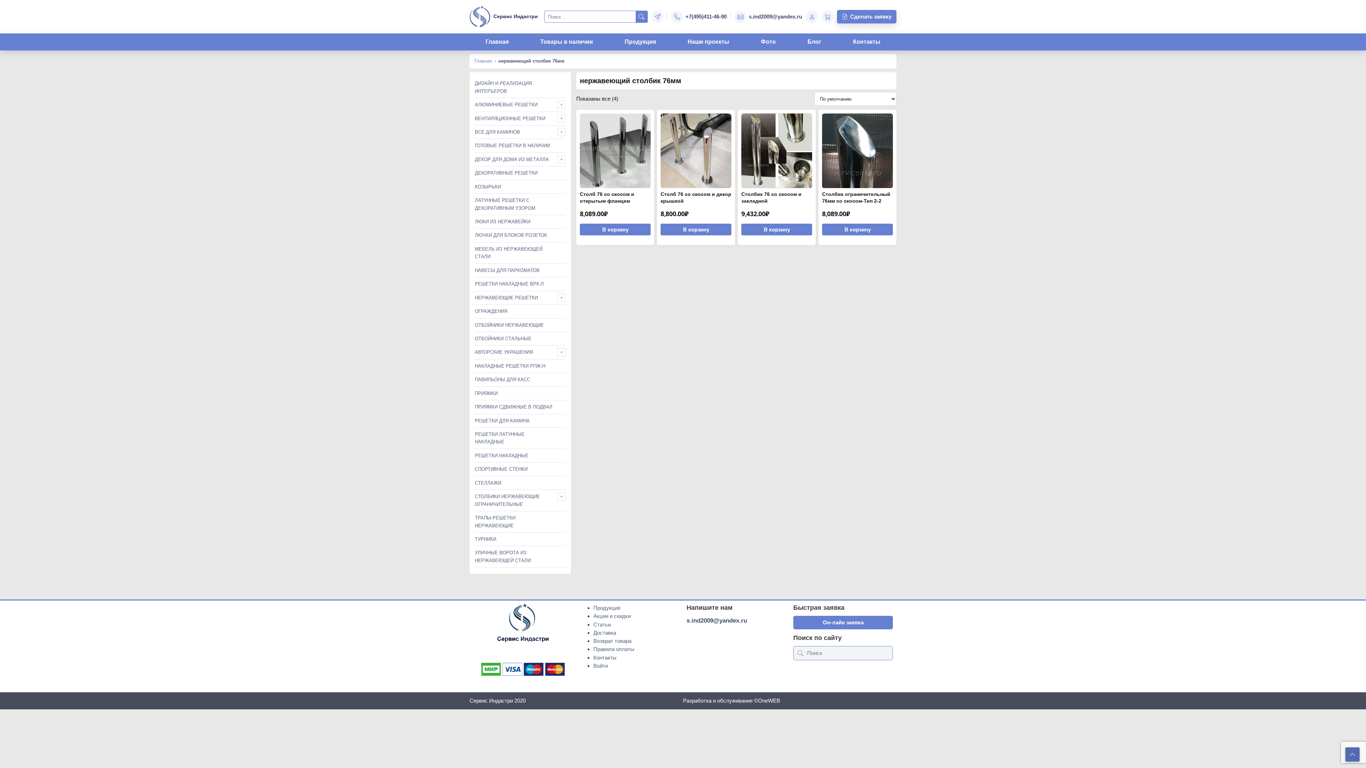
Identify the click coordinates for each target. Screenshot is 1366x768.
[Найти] (641, 16)
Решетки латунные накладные (500, 438)
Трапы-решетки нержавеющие (495, 521)
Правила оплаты (613, 649)
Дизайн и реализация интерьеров (503, 87)
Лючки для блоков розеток (511, 235)
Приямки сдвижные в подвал (513, 407)
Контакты (866, 42)
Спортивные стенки (501, 469)
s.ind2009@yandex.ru (717, 620)
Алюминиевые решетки (506, 104)
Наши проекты (708, 42)
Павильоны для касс (502, 379)
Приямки (486, 393)
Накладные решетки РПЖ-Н (510, 366)
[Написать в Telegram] (657, 17)
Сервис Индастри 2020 (498, 701)
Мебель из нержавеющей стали (508, 252)
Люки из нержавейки (502, 221)
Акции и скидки (612, 616)
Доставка (604, 633)
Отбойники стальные (503, 338)
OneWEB (769, 701)
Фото (768, 42)
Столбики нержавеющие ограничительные (507, 500)
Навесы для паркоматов (507, 270)
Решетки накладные (502, 455)
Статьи (602, 625)
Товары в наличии (566, 42)
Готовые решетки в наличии (512, 145)
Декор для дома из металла (512, 159)
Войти (600, 666)
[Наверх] (1352, 754)
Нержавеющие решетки (506, 297)
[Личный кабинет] (812, 17)
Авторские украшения (504, 352)
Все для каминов (497, 132)
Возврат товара (612, 641)
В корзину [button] (615, 229)
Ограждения (491, 311)
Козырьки (488, 187)
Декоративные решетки (506, 173)
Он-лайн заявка (843, 622)
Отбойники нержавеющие (509, 325)
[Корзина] (827, 17)
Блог (814, 42)
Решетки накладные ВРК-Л (509, 284)
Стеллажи (488, 483)
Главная (497, 42)
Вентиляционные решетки (510, 118)
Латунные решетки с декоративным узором (505, 204)
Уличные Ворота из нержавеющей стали (503, 556)
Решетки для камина (502, 420)
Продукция (640, 42)
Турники (485, 539)
